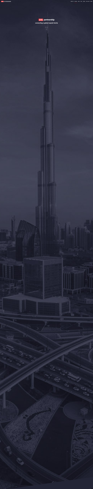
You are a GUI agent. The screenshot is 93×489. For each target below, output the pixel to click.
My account (88, 1)
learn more (46, 27)
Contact (84, 1)
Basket (91, 1)
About (79, 1)
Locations (75, 1)
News (81, 1)
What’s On (72, 1)
